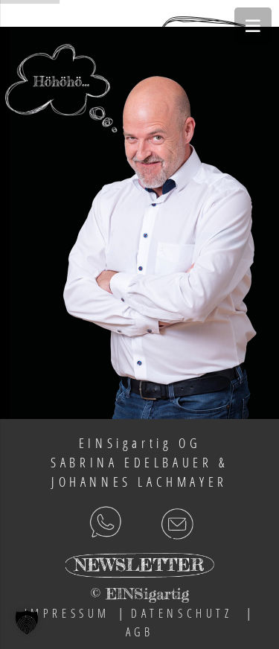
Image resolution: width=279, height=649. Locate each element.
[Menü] (253, 26)
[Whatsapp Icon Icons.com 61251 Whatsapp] (70, 522)
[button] (27, 622)
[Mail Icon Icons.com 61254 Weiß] (184, 522)
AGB (140, 632)
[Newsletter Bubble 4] (139, 568)
